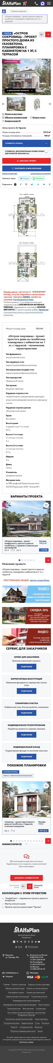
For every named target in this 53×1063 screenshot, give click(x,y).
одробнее (43, 580)
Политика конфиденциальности (23, 1031)
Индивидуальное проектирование (26, 1000)
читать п (34, 580)
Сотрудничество (26, 1027)
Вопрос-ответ (39, 117)
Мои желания (28, 1008)
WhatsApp (39, 178)
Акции (40, 1031)
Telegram (25, 178)
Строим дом (41, 1008)
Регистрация (33, 947)
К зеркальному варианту (18, 91)
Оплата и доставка (13, 114)
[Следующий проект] (30, 886)
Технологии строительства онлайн (19, 1019)
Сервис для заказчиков (26, 648)
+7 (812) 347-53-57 (37, 964)
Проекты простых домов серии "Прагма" (23, 907)
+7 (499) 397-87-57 (37, 969)
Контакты (45, 1023)
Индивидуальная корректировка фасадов (19, 1005)
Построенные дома (11, 1023)
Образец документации (16, 117)
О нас (37, 1023)
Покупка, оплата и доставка (39, 984)
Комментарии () (13, 121)
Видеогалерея (27, 1023)
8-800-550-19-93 (36, 957)
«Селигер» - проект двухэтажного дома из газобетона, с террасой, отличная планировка (19, 824)
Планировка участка (39, 996)
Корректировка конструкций (17, 996)
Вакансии (38, 1027)
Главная (7, 984)
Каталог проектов (19, 984)
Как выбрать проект (16, 992)
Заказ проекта (44, 1005)
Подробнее (14, 531)
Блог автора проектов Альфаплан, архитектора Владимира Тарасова (26, 1014)
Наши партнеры (41, 1019)
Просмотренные (14, 1008)
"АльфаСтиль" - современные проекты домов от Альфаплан (26, 899)
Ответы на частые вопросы (37, 988)
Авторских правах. (26, 1042)
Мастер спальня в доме (15, 904)
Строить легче (10, 292)
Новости (14, 1027)
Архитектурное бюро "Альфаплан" (26, 936)
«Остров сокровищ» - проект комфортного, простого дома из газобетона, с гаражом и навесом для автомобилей (21, 544)
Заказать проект (28, 161)
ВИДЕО (26, 297)
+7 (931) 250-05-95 (37, 960)
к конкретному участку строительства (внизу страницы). (26, 312)
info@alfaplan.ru (12, 973)
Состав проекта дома (23, 299)
